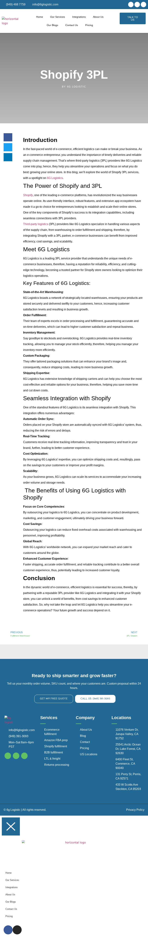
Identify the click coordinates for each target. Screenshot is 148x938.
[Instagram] (137, 4)
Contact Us (71, 25)
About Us (98, 16)
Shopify (28, 195)
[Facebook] (131, 4)
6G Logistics (55, 178)
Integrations (79, 16)
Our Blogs (52, 25)
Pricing (89, 25)
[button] (8, 137)
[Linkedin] (143, 4)
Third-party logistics (35, 224)
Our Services (57, 16)
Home (39, 16)
